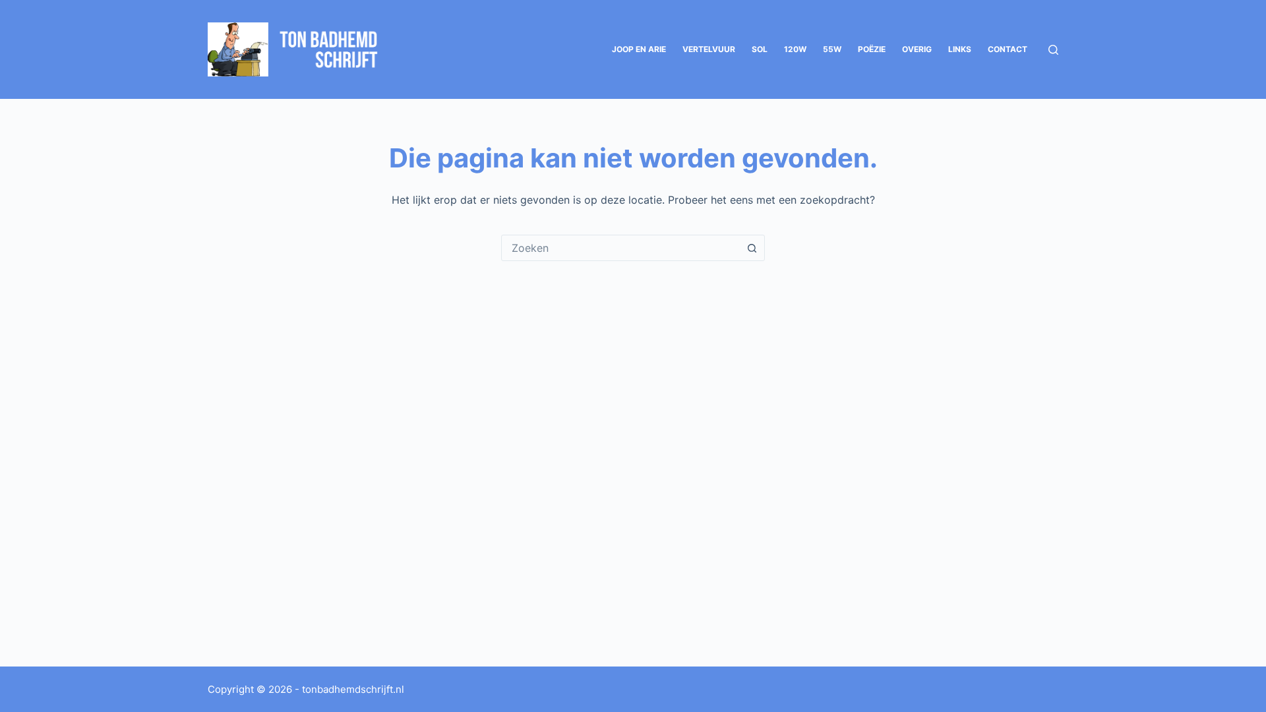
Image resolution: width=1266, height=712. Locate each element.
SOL (760, 49)
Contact (1007, 49)
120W (795, 49)
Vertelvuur (708, 49)
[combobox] (620, 248)
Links (959, 49)
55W (832, 49)
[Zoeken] (1053, 50)
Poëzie (872, 49)
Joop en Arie (639, 49)
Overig (917, 49)
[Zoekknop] (751, 247)
